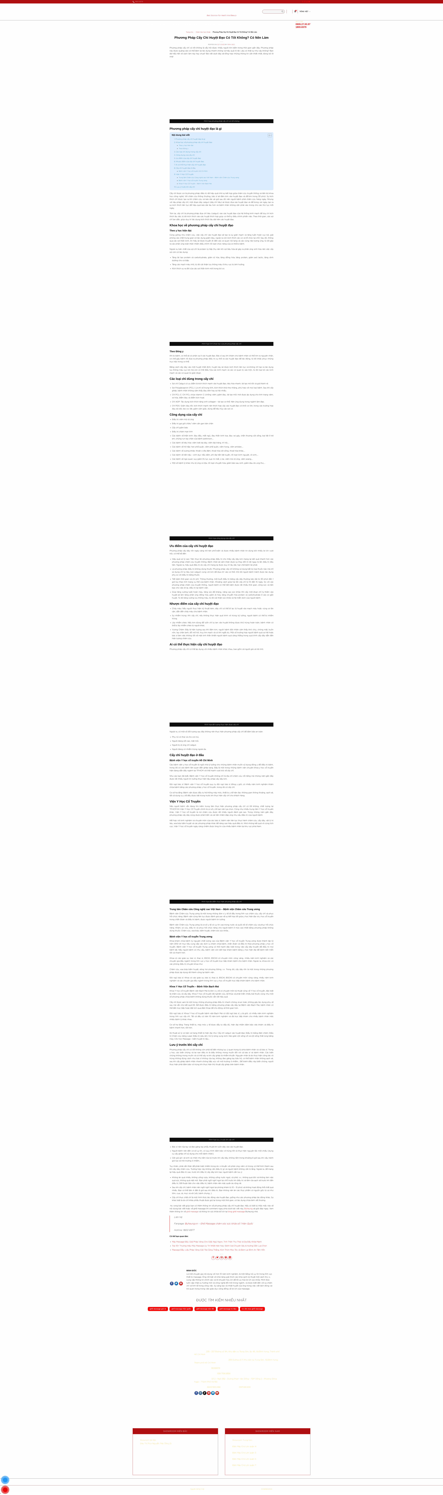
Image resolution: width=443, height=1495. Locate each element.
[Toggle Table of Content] (268, 135)
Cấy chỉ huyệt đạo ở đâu (186, 168)
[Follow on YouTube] (309, 2)
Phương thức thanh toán (247, 1482)
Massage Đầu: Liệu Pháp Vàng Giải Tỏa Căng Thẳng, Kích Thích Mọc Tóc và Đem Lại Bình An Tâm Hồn (218, 1250)
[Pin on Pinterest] (226, 1258)
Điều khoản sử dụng (196, 1482)
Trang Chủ (148, 24)
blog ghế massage (236, 1212)
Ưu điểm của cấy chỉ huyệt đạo (188, 158)
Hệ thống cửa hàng (297, 1482)
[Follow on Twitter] (176, 1284)
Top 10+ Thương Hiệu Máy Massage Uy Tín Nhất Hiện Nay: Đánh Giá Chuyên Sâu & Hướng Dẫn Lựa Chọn (219, 1246)
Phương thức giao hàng (221, 1482)
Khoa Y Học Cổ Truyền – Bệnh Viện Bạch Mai (195, 183)
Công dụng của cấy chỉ (185, 155)
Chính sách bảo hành (145, 1482)
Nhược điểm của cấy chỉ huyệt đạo (190, 161)
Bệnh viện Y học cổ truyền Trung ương (193, 180)
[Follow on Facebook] (302, 2)
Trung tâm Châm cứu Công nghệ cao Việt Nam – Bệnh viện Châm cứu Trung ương (209, 177)
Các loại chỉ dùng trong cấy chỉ (188, 152)
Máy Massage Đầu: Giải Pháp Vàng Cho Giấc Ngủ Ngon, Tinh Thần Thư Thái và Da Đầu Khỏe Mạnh (217, 1242)
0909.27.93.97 (303, 24)
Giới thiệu (162, 24)
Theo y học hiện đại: (186, 145)
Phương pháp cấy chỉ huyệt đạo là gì (190, 139)
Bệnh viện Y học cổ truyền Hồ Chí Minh (193, 171)
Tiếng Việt (303, 11)
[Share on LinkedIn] (230, 1258)
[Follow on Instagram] (304, 2)
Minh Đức (231, 44)
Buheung (248, 1209)
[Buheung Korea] (209, 1345)
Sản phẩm (175, 24)
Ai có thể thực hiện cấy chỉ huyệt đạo (191, 165)
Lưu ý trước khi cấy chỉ (186, 187)
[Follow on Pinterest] (181, 1284)
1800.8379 (301, 27)
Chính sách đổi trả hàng (272, 1482)
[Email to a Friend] (221, 1258)
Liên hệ (240, 24)
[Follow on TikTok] (307, 2)
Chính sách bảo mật (171, 1482)
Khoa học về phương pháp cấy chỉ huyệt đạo (194, 142)
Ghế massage (191, 24)
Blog (229, 24)
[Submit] (282, 12)
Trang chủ (189, 32)
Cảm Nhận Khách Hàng (212, 24)
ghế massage (192, 1212)
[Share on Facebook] (213, 1258)
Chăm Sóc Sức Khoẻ (203, 32)
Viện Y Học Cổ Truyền (185, 174)
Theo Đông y (183, 148)
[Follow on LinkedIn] (213, 1393)
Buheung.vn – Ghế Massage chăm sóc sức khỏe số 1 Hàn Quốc (219, 1224)
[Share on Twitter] (217, 1258)
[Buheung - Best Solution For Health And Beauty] (221, 9)
